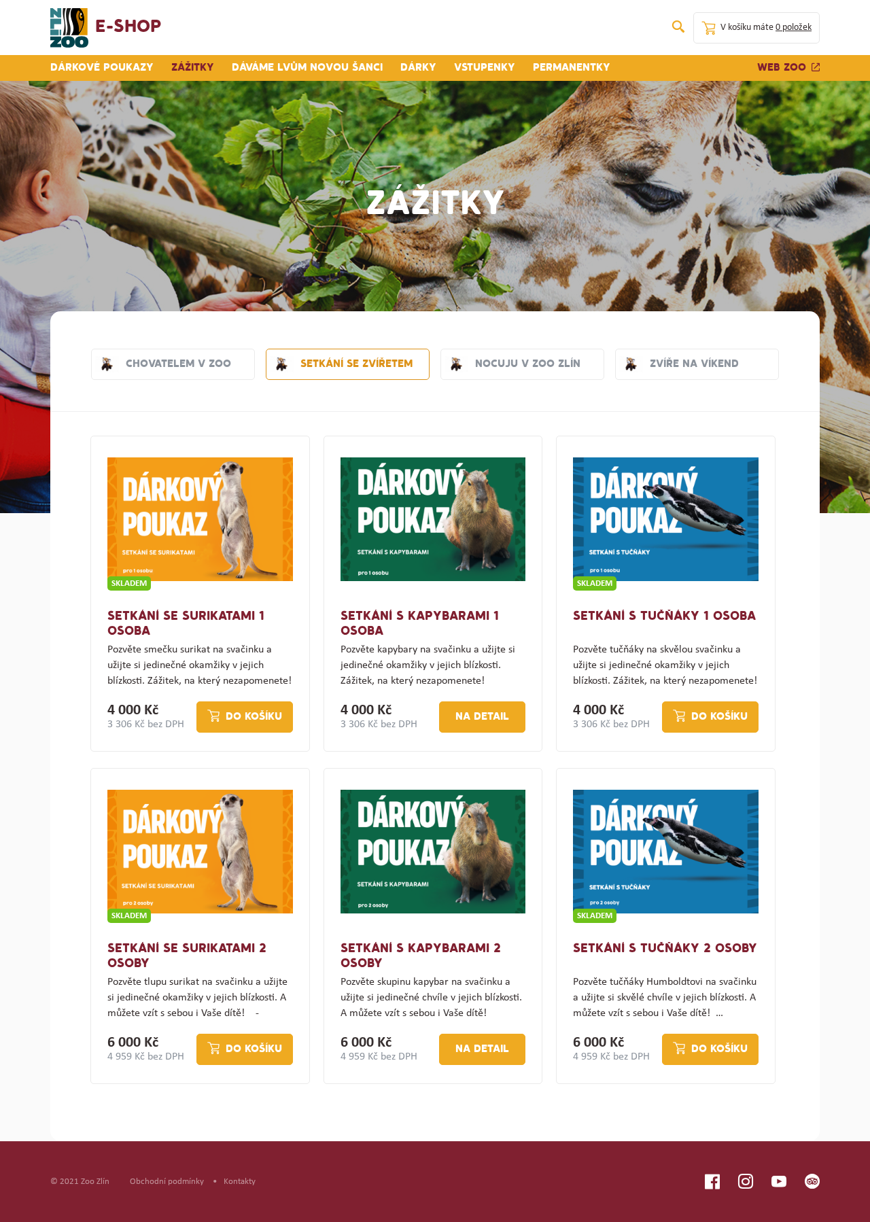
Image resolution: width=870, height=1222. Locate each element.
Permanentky (571, 68)
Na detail (482, 717)
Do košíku (254, 717)
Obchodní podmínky (167, 1181)
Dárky (418, 68)
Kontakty (240, 1181)
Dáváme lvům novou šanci (307, 68)
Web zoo (781, 68)
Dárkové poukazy (102, 68)
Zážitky (192, 68)
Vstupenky (484, 68)
